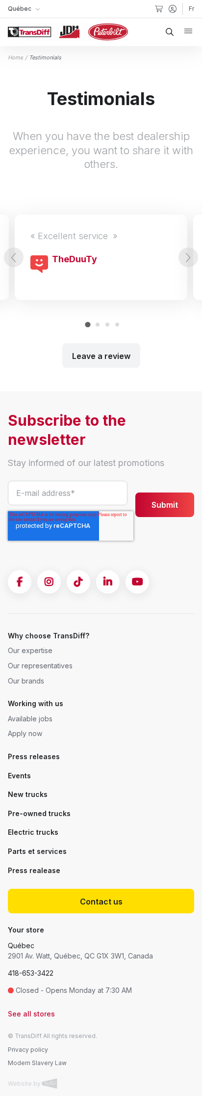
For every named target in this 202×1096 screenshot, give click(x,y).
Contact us (101, 901)
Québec (21, 945)
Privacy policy (28, 1049)
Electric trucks (33, 832)
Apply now (25, 733)
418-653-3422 (30, 973)
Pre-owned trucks (39, 813)
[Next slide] (188, 257)
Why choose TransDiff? (48, 635)
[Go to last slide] (14, 257)
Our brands (26, 681)
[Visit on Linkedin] (108, 582)
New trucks (28, 794)
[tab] (87, 325)
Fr (191, 8)
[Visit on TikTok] (78, 582)
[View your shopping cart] (159, 8)
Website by (25, 1083)
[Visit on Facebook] (19, 582)
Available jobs (30, 718)
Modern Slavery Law (37, 1063)
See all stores (31, 1014)
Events (19, 775)
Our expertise (30, 650)
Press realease (34, 870)
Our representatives (40, 665)
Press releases (34, 756)
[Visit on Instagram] (49, 582)
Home (15, 57)
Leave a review (101, 356)
